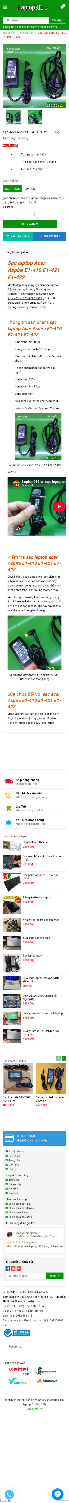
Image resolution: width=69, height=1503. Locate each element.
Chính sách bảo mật (20, 1203)
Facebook (15, 1346)
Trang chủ (14, 1160)
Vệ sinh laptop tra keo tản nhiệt (41, 919)
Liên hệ (13, 1169)
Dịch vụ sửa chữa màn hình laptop (43, 1013)
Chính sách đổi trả (19, 1212)
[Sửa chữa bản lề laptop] (12, 943)
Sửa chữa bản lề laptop (36, 937)
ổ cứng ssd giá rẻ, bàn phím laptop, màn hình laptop (30, 27)
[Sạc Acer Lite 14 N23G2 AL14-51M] (18, 1078)
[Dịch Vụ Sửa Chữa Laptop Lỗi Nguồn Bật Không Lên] (12, 1001)
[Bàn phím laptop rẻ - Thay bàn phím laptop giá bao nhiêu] (12, 882)
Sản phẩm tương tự (14, 1060)
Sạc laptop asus (32, 955)
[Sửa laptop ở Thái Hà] (12, 845)
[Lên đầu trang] (62, 1484)
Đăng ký (13, 1188)
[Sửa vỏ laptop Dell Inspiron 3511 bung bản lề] (12, 1036)
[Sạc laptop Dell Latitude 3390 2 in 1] (51, 1078)
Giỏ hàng (14, 1193)
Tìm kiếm (57, 20)
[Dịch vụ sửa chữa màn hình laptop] (12, 1018)
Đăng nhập (15, 1184)
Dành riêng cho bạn (14, 836)
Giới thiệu (14, 1164)
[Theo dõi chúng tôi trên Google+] (19, 1268)
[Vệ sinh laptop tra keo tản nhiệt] (12, 925)
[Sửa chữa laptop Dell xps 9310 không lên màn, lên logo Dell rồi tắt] (12, 983)
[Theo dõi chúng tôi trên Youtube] (13, 1268)
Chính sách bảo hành (20, 1217)
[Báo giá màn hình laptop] (12, 905)
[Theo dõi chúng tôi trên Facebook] (8, 1268)
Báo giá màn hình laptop (37, 897)
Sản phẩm (14, 1156)
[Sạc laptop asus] (12, 963)
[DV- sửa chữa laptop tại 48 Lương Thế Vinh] (12, 862)
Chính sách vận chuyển (21, 1208)
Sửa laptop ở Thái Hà (35, 842)
